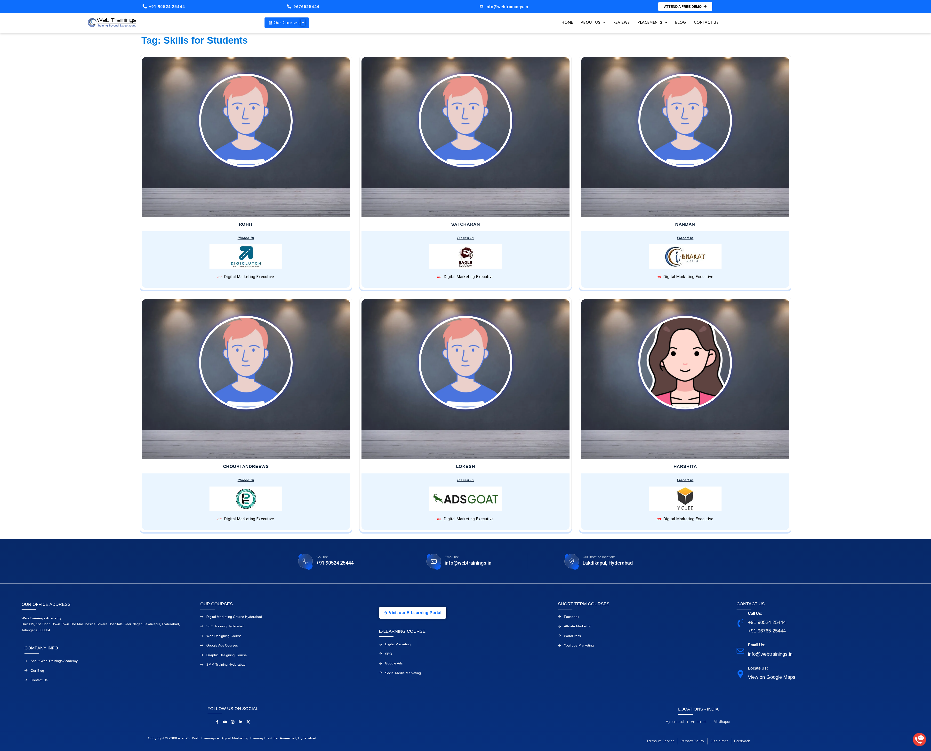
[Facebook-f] (217, 722)
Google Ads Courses (222, 645)
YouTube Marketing (579, 645)
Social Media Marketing (403, 673)
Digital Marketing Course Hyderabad (234, 617)
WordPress (572, 636)
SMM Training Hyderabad (226, 664)
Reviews (621, 22)
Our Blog (37, 670)
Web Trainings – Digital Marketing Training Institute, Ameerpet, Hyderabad (254, 738)
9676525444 (306, 6)
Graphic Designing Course (226, 655)
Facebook (571, 617)
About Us (591, 22)
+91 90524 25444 (167, 6)
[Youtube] (225, 722)
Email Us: (756, 645)
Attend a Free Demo (683, 6)
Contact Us (706, 22)
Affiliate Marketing (577, 626)
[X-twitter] (248, 722)
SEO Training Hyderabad (225, 626)
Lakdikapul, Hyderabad (608, 563)
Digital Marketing (398, 644)
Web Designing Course (224, 636)
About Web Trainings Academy (54, 661)
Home (567, 22)
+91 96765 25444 (767, 630)
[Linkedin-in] (240, 722)
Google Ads (394, 663)
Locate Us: (758, 668)
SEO (388, 654)
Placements (650, 22)
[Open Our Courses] (303, 22)
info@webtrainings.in (468, 563)
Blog (680, 22)
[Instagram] (233, 722)
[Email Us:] (740, 650)
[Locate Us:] (740, 673)
